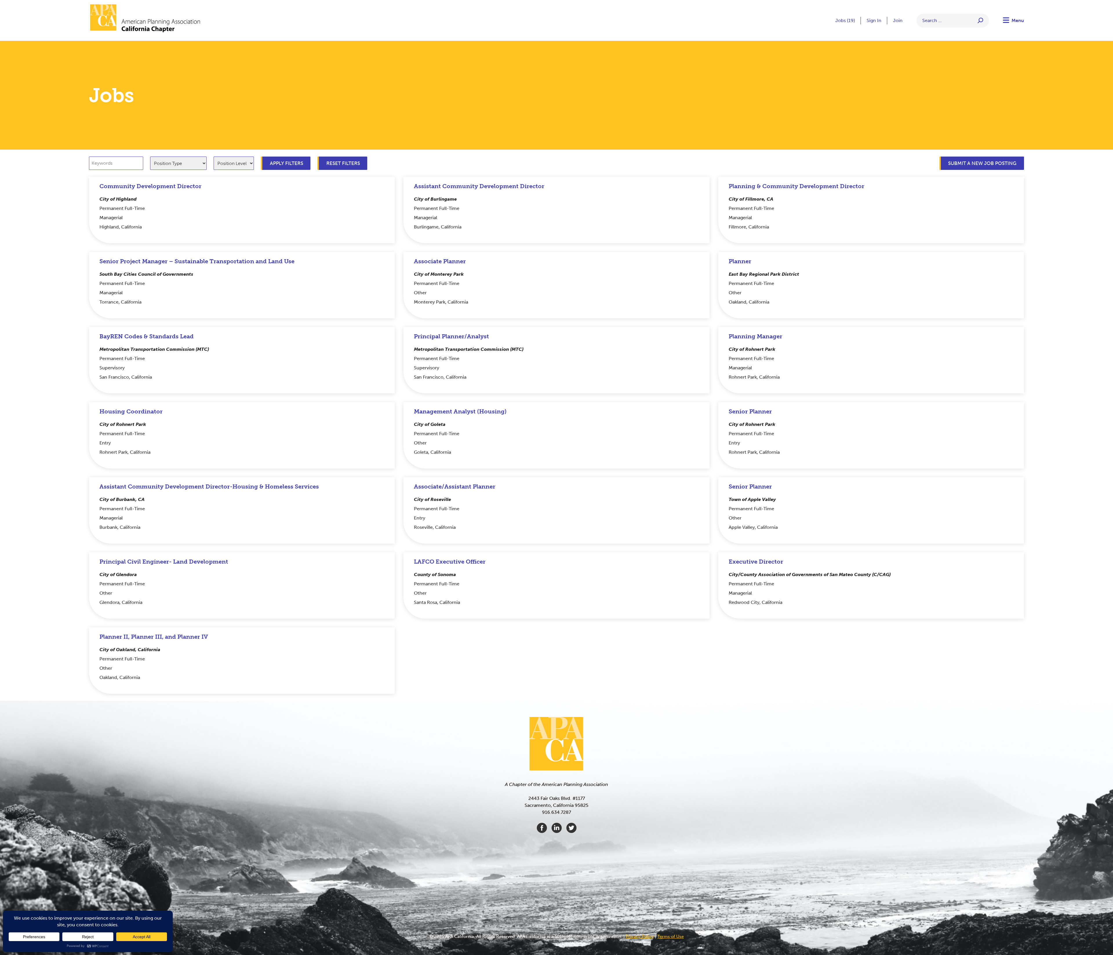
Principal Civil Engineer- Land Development (163, 561)
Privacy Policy (640, 936)
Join (898, 20)
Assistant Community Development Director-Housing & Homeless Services (209, 486)
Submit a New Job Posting (982, 163)
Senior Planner (750, 411)
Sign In (874, 20)
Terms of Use (670, 936)
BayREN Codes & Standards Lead (146, 336)
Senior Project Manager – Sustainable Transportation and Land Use (196, 261)
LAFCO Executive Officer (449, 561)
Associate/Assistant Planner (454, 486)
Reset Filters (343, 163)
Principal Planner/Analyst (451, 336)
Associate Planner (440, 261)
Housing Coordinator (131, 411)
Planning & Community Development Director (796, 186)
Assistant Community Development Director (479, 186)
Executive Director (756, 561)
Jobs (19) (845, 20)
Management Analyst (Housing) (460, 411)
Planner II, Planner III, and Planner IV (153, 636)
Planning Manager (755, 336)
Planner (740, 261)
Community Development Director (150, 186)
